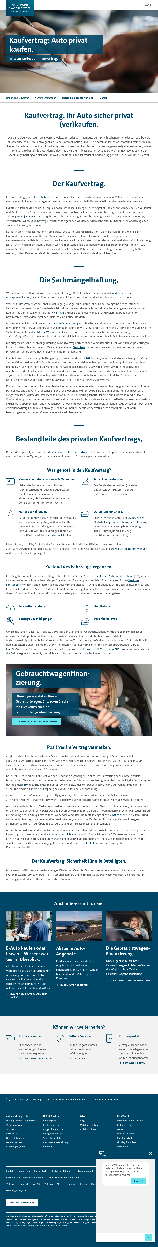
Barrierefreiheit (85, 1171)
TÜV (72, 456)
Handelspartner (14, 1142)
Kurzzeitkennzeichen (61, 834)
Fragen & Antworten (53, 1129)
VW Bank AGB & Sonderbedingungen (25, 1177)
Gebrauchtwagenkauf (54, 197)
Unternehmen (124, 1125)
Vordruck (57, 535)
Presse (120, 1129)
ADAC (117, 649)
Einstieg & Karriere (126, 1142)
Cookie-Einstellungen (62, 1171)
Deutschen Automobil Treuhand (114, 576)
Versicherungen (14, 1125)
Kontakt (103, 98)
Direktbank (122, 1146)
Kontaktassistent (51, 1125)
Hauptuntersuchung (116, 522)
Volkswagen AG (52, 1184)
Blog (82, 1120)
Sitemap (47, 1146)
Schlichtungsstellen (53, 1138)
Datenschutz (40, 1171)
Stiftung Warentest (47, 332)
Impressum (24, 1171)
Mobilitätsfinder (88, 1129)
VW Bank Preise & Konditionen (63, 1177)
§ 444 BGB (90, 358)
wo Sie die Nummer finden (131, 549)
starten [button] (138, 1180)
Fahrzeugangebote (15, 1146)
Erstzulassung (138, 522)
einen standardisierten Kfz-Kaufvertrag (63, 452)
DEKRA (85, 649)
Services (10, 1129)
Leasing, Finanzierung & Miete (21, 1120)
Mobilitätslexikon (89, 1125)
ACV (55, 456)
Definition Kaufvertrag (17, 98)
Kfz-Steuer (118, 815)
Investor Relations (126, 1133)
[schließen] (150, 1153)
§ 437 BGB (58, 312)
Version (16, 456)
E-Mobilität (12, 1133)
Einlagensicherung (52, 1133)
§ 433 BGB (29, 216)
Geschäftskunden (15, 1138)
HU (26, 784)
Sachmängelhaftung (45, 98)
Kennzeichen (136, 518)
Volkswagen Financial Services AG (23, 1184)
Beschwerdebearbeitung (55, 1142)
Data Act (95, 1184)
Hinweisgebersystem (16, 1190)
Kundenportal (50, 1120)
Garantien (79, 347)
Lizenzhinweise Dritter (75, 1184)
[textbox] (120, 1238)
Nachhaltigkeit (124, 1138)
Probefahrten (94, 843)
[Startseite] (9, 1099)
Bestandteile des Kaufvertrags (77, 98)
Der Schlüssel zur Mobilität (130, 1120)
